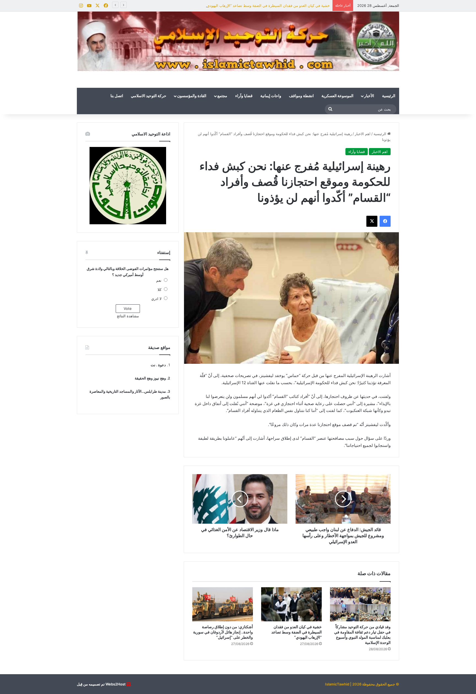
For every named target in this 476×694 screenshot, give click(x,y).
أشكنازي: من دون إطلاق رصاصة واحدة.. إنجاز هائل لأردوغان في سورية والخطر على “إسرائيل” (223, 632)
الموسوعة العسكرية (337, 96)
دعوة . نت (158, 365)
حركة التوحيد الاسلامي (148, 96)
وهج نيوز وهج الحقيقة (150, 378)
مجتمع (222, 96)
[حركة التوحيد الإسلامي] (238, 41)
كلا (159, 289)
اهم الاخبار (362, 134)
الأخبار (369, 96)
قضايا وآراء (244, 96)
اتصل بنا (116, 96)
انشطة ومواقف (301, 96)
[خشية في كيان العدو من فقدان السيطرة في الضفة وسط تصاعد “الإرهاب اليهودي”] (291, 604)
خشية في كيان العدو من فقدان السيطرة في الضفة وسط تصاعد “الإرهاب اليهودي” (267, 5)
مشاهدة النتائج (128, 316)
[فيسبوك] (385, 221)
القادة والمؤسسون (191, 96)
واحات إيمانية (270, 96)
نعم (158, 280)
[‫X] (371, 221)
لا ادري (156, 298)
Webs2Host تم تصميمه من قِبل (101, 684)
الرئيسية (388, 96)
